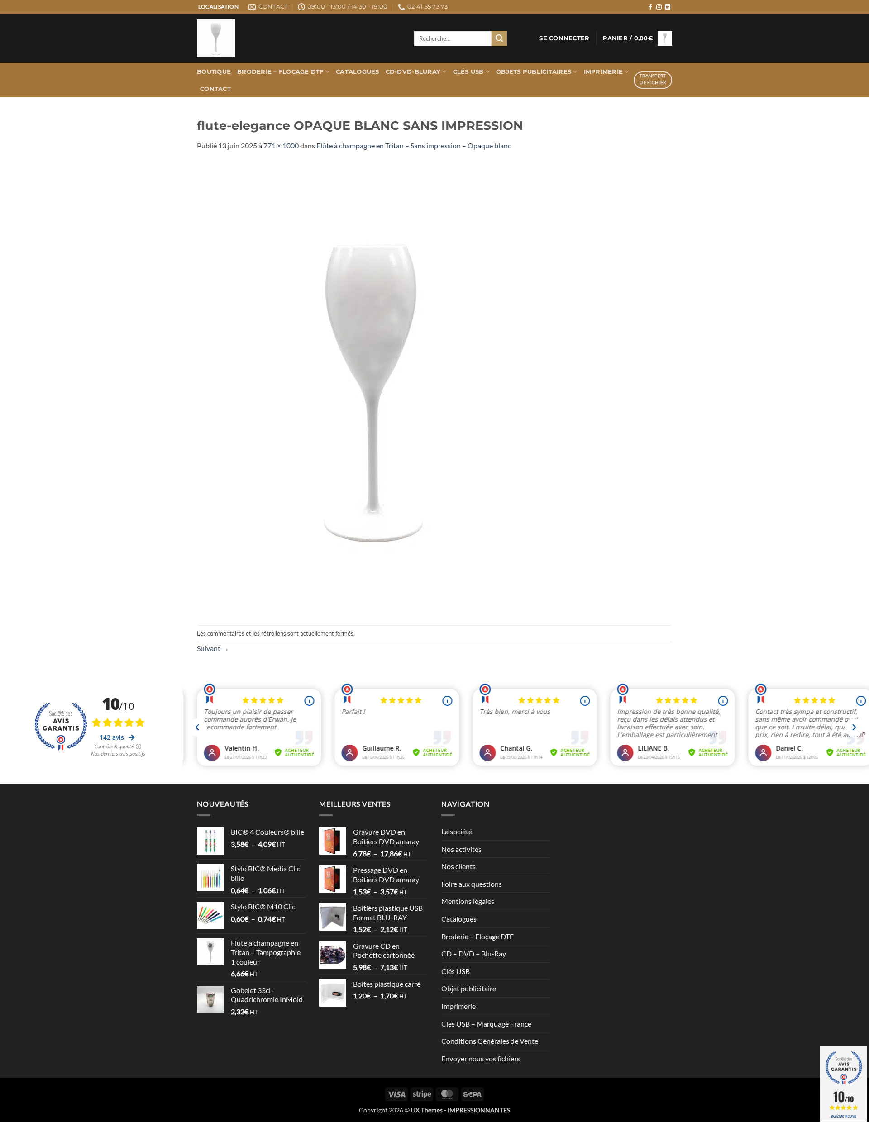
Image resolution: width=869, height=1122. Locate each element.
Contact (215, 89)
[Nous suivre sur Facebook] (650, 7)
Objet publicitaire (468, 988)
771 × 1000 (281, 145)
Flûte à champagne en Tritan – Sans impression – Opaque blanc (413, 145)
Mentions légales (467, 901)
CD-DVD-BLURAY (413, 71)
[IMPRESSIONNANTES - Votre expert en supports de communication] (299, 38)
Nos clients (458, 866)
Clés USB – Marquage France (486, 1023)
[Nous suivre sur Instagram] (659, 7)
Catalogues (357, 71)
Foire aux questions (471, 884)
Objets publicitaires (533, 71)
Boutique (214, 71)
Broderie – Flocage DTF (280, 71)
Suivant (213, 648)
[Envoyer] (499, 38)
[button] (564, 38)
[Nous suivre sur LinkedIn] (667, 7)
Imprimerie (603, 71)
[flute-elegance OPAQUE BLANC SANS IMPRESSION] (371, 387)
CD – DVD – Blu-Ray (473, 953)
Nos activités (461, 849)
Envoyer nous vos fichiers (480, 1058)
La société (456, 831)
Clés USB (468, 71)
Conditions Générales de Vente (489, 1040)
